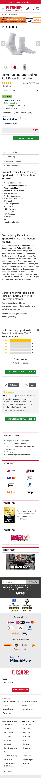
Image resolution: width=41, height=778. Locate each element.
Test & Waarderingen (13, 166)
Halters (25, 740)
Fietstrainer (26, 748)
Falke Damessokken (10, 14)
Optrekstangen (28, 760)
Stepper (6, 752)
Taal (32, 385)
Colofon (24, 705)
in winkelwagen (26, 138)
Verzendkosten (8, 709)
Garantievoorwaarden (13, 161)
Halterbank (26, 736)
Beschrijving (10, 157)
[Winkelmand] (38, 8)
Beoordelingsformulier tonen (20, 372)
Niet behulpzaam (23, 410)
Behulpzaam (9, 410)
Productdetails (11, 152)
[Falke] (10, 27)
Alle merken (8, 772)
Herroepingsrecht (28, 709)
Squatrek (26, 752)
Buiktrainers (27, 756)
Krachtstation (8, 732)
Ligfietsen (26, 744)
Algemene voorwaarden (11, 701)
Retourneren (7, 713)
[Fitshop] (14, 8)
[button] (6, 67)
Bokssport (7, 744)
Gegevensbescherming (29, 701)
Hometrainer (27, 724)
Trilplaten (26, 764)
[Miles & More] (20, 659)
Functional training (10, 756)
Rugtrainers (8, 760)
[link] (11, 471)
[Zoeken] (32, 8)
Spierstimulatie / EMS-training (9, 765)
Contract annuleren (20, 690)
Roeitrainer (26, 728)
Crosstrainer (8, 724)
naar (8, 682)
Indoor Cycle (8, 740)
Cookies (5, 705)
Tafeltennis (7, 736)
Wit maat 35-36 (9, 91)
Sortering (13, 385)
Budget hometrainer (10, 748)
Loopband (7, 728)
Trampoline (26, 732)
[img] (20, 118)
